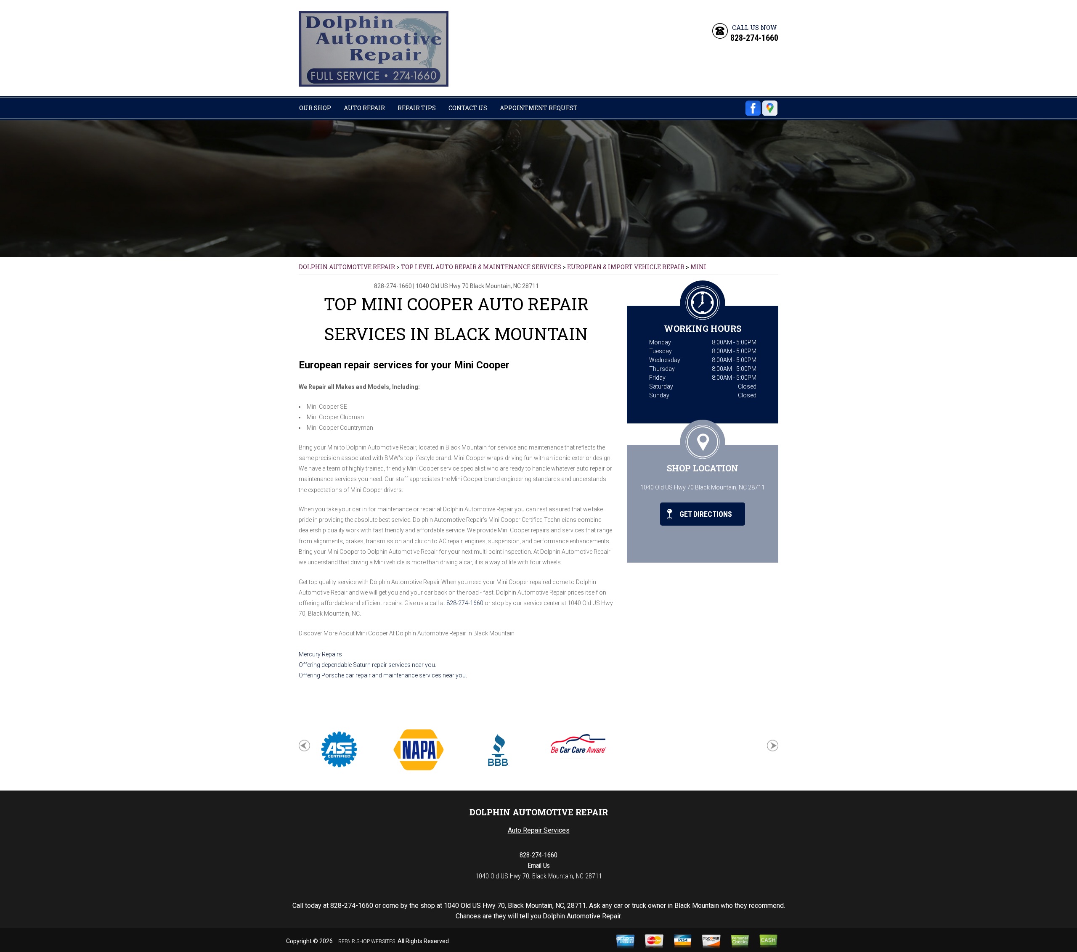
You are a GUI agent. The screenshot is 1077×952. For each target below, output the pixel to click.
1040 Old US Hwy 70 (442, 286)
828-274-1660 (754, 38)
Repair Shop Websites (366, 941)
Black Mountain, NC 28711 (504, 286)
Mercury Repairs (320, 654)
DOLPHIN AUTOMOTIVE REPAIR (347, 267)
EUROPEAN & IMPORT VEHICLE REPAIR (625, 267)
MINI (698, 267)
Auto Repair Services (539, 830)
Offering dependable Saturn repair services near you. (367, 664)
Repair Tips (417, 108)
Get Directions (705, 514)
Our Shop (315, 108)
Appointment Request (539, 108)
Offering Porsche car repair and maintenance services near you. (383, 675)
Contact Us (467, 108)
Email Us (539, 866)
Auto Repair (364, 108)
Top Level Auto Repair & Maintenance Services (481, 267)
